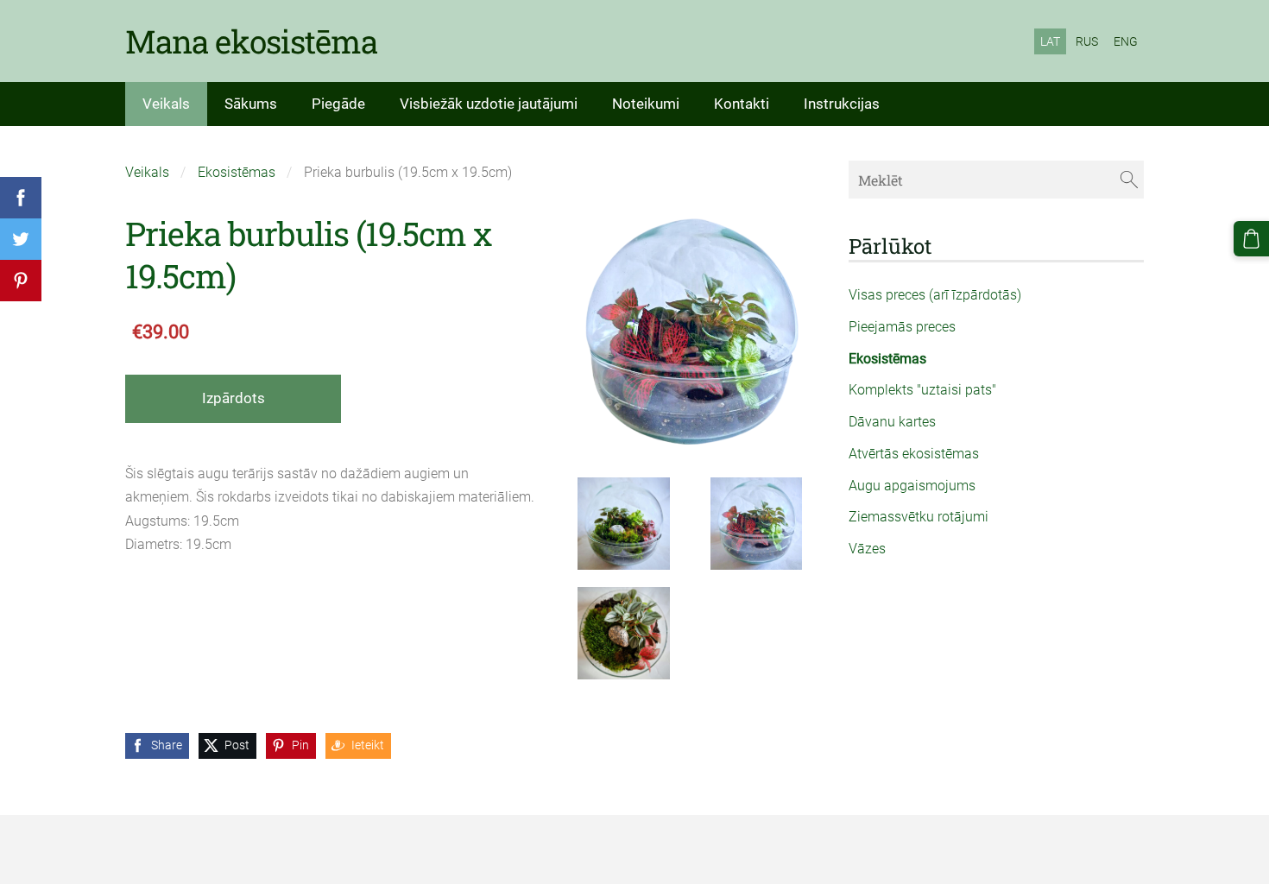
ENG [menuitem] (1126, 41)
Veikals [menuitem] (166, 103)
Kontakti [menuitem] (741, 103)
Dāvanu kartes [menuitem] (892, 422)
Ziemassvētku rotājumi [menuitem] (918, 516)
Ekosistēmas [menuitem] (887, 358)
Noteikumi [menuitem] (645, 103)
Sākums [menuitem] (250, 103)
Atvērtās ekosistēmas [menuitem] (914, 453)
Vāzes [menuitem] (867, 548)
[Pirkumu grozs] (1251, 238)
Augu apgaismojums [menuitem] (912, 485)
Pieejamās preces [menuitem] (902, 327)
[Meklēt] (1129, 179)
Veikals (147, 172)
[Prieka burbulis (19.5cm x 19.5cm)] (624, 523)
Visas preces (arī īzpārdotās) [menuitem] (935, 295)
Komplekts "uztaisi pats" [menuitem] (922, 390)
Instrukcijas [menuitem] (842, 103)
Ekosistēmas (236, 172)
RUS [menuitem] (1087, 41)
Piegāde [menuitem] (338, 103)
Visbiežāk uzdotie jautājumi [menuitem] (489, 103)
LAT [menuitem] (1050, 41)
